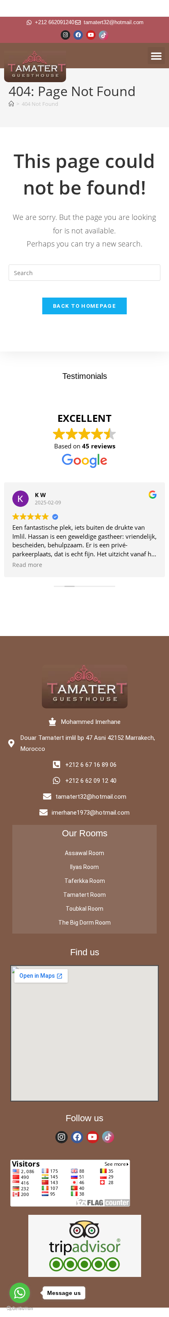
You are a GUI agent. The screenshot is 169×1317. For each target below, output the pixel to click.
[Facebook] (78, 35)
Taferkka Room (84, 881)
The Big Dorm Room (84, 922)
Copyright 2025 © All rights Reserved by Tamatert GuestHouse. (85, 1312)
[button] (156, 55)
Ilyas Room (84, 867)
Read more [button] (27, 565)
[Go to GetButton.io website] (20, 1308)
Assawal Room (84, 853)
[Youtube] (91, 35)
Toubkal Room (84, 908)
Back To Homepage (84, 306)
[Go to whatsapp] (19, 1293)
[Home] (11, 104)
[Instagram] (65, 35)
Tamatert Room (84, 894)
